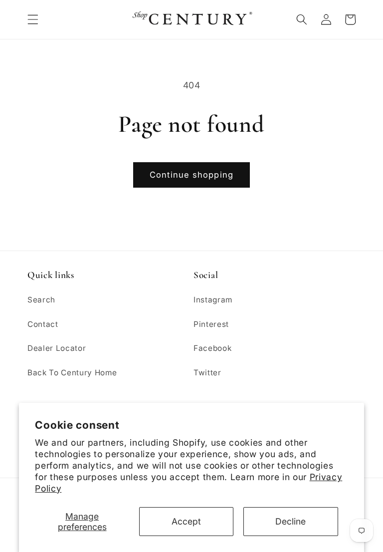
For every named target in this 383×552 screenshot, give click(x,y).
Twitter (207, 372)
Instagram (212, 299)
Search (41, 299)
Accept (186, 521)
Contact (42, 324)
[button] (33, 19)
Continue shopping (191, 175)
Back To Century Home (72, 372)
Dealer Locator (56, 348)
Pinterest (211, 324)
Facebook (212, 348)
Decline (290, 521)
